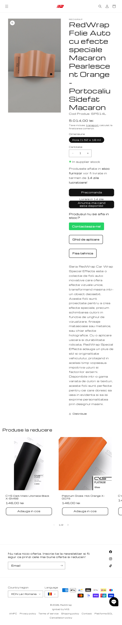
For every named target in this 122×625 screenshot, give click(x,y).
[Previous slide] (54, 524)
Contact (87, 613)
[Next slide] (67, 524)
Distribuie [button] (80, 413)
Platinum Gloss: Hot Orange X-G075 (83, 497)
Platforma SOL (104, 613)
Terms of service (48, 613)
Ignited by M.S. (61, 609)
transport (92, 125)
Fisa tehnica (82, 253)
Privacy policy (28, 613)
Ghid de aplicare (85, 239)
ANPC (13, 613)
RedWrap (66, 605)
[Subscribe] (61, 565)
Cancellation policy (61, 617)
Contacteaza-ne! (86, 226)
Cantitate (75, 146)
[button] (6, 6)
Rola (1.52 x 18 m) (86, 139)
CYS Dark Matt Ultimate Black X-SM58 (27, 497)
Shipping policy (70, 613)
